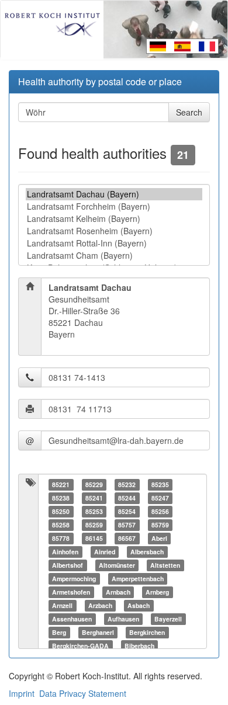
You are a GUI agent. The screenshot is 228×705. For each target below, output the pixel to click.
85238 (61, 498)
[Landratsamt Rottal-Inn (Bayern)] (114, 243)
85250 (61, 511)
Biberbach (139, 645)
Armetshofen (71, 592)
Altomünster (117, 565)
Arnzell (62, 605)
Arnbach (118, 592)
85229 (94, 484)
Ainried (104, 551)
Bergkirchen (147, 632)
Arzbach (100, 605)
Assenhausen (72, 618)
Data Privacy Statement (82, 693)
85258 (61, 524)
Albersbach (147, 551)
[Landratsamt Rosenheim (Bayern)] (114, 231)
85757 (127, 524)
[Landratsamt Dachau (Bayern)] (114, 194)
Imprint (21, 693)
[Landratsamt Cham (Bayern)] (114, 255)
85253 (94, 511)
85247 (160, 498)
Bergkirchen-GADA (80, 645)
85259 (94, 524)
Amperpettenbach (138, 578)
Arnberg (157, 592)
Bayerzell (168, 618)
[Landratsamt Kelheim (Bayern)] (114, 219)
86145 (94, 538)
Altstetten (165, 565)
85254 (127, 511)
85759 (160, 524)
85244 (127, 498)
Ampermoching (74, 578)
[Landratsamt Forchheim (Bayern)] (114, 206)
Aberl (159, 538)
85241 (94, 498)
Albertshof (67, 565)
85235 (160, 484)
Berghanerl (98, 632)
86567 (127, 538)
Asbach (138, 605)
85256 (160, 511)
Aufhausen (123, 618)
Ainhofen (65, 551)
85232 (127, 484)
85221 (61, 484)
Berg (59, 632)
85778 (61, 538)
